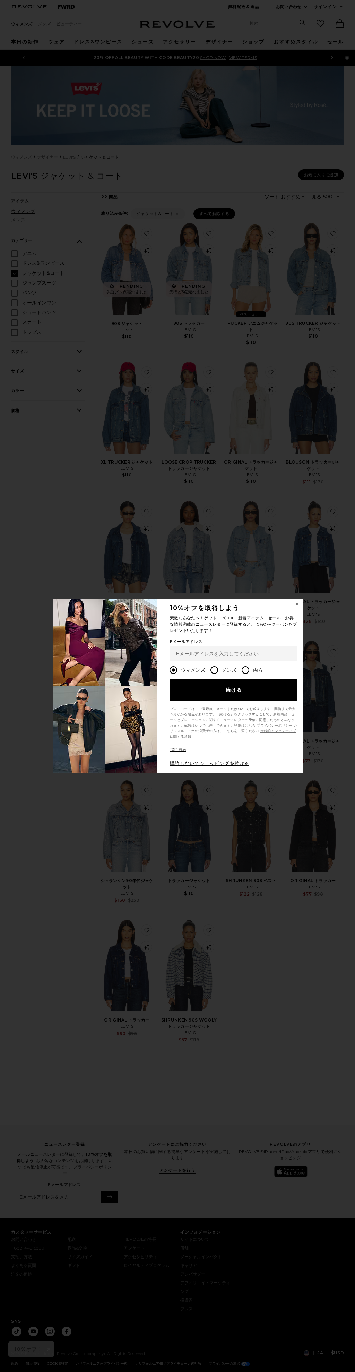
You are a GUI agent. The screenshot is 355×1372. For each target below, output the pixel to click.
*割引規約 (178, 749)
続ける (234, 690)
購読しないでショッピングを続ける (209, 763)
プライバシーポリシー (274, 725)
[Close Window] (297, 604)
